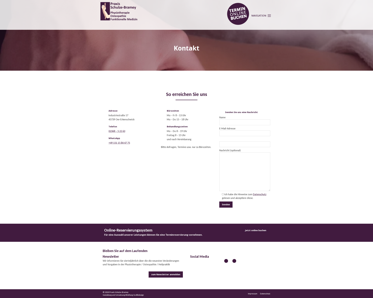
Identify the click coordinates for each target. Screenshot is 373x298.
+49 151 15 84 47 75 (119, 142)
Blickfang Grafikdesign (134, 295)
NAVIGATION (258, 15)
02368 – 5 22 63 (117, 131)
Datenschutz (259, 194)
